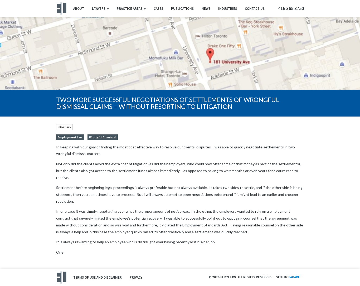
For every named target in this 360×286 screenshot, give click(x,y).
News (206, 8)
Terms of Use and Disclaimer (97, 277)
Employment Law (70, 137)
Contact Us (255, 8)
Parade (294, 277)
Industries (227, 8)
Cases (158, 8)
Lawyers (99, 8)
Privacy (136, 277)
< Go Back (64, 127)
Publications (182, 8)
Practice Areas (130, 8)
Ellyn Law (60, 8)
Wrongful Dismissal (102, 137)
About (78, 8)
